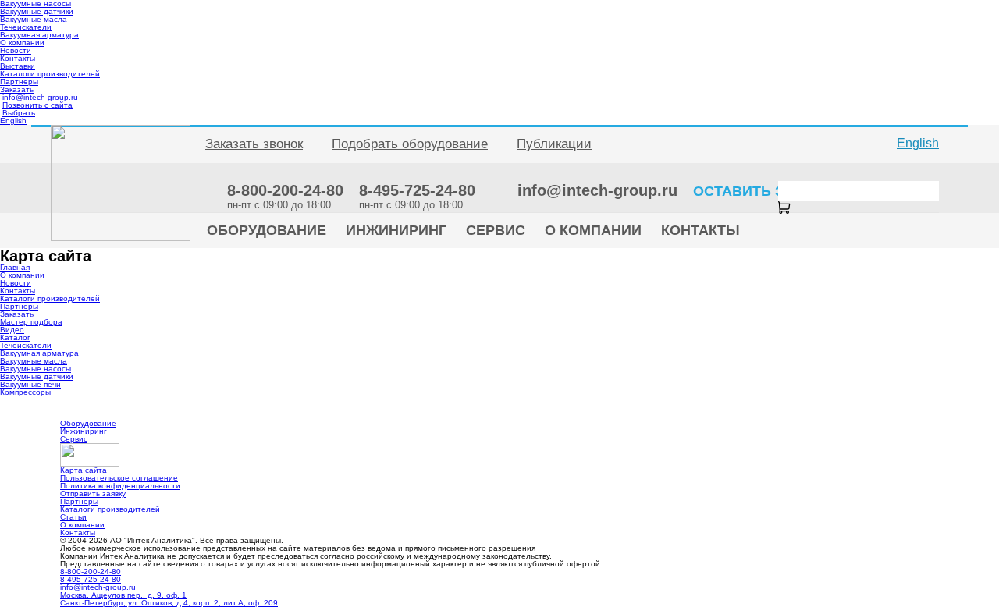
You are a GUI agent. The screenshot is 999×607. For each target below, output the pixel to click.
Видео (12, 329)
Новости (15, 50)
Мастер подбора (31, 322)
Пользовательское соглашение (119, 478)
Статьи (73, 517)
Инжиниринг (83, 431)
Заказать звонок (254, 144)
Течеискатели (26, 27)
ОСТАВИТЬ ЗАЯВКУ (762, 191)
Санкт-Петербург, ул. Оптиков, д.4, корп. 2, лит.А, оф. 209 (169, 602)
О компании (22, 42)
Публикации (554, 144)
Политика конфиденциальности (120, 485)
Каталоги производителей (50, 73)
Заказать (17, 89)
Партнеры (19, 81)
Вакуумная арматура (39, 34)
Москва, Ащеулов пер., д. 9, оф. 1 (123, 595)
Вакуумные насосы (35, 368)
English (13, 120)
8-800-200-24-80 (90, 571)
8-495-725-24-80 (90, 579)
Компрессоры (25, 392)
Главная (15, 267)
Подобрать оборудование (410, 144)
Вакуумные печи (30, 384)
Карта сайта (83, 470)
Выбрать (18, 112)
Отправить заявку (93, 493)
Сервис (73, 439)
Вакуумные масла (33, 19)
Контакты (17, 58)
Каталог (15, 337)
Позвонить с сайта (37, 105)
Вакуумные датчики (36, 11)
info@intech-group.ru (40, 97)
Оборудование (88, 423)
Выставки (17, 66)
